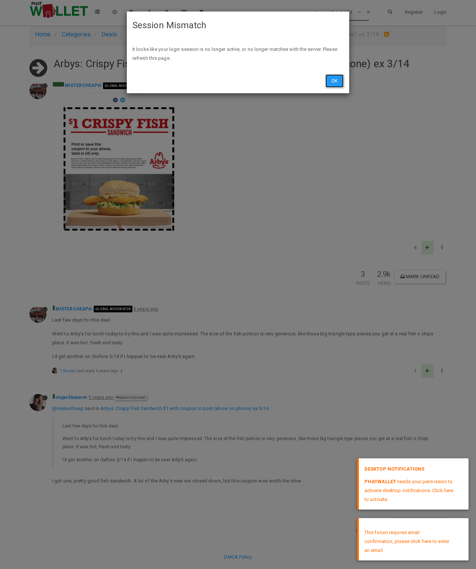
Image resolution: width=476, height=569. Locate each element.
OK (334, 81)
